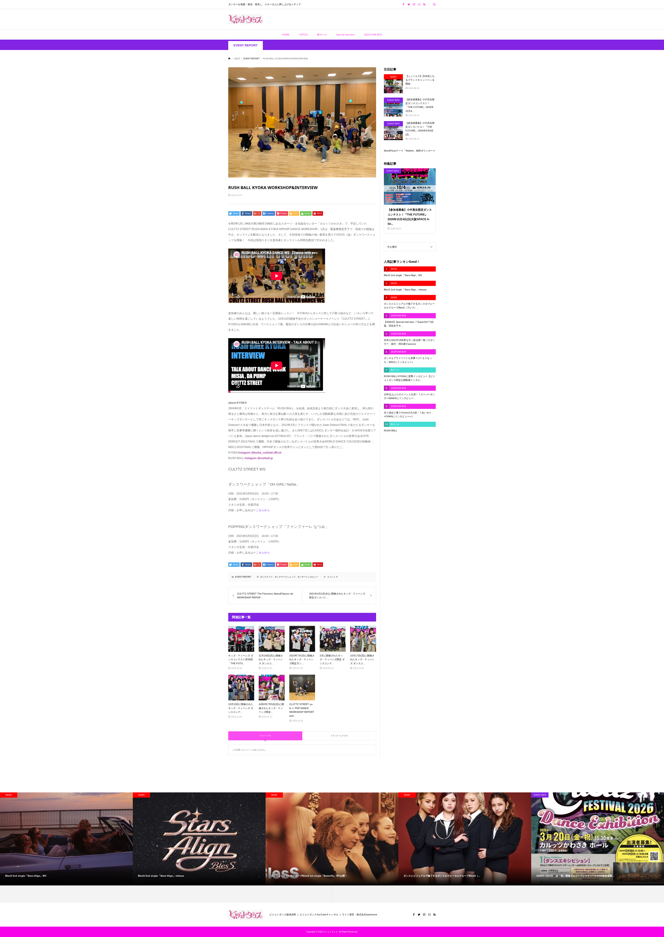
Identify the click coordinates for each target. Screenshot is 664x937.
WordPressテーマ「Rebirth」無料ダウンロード (409, 150)
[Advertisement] (310, 19)
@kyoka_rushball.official (266, 452)
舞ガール (322, 34)
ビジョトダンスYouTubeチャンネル (319, 914)
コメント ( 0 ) (265, 735)
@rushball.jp (265, 458)
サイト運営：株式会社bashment (359, 914)
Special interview (345, 34)
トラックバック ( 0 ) (339, 736)
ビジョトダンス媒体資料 (282, 914)
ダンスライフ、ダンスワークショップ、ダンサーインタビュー (289, 577)
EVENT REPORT (245, 45)
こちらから (263, 510)
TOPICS (303, 34)
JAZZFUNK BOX (373, 34)
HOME (285, 34)
